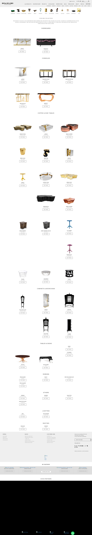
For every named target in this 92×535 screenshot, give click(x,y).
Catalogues (51, 4)
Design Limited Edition (29, 441)
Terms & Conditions (51, 441)
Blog (65, 4)
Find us (82, 4)
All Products (28, 4)
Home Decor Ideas (28, 442)
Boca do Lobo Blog (28, 436)
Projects (44, 4)
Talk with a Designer (51, 437)
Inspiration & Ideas (29, 437)
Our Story (5, 436)
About (77, 4)
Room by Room (36, 4)
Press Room (71, 4)
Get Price (22, 51)
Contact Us (49, 436)
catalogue (72, 1)
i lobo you (27, 438)
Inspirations (59, 4)
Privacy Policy (50, 442)
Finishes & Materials (51, 438)
